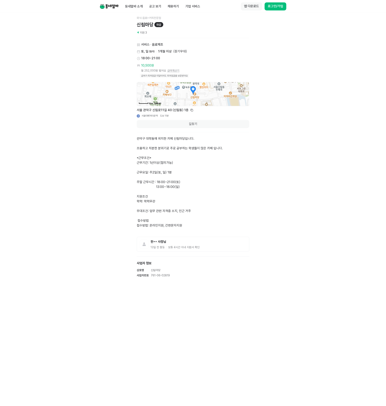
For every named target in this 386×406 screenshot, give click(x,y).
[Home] (109, 6)
